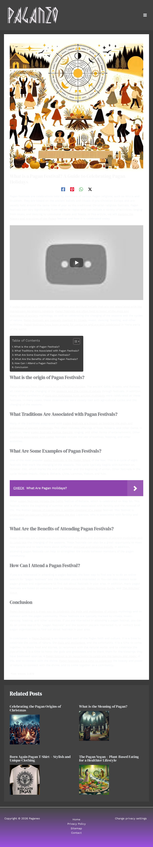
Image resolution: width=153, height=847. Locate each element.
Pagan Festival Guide (101, 588)
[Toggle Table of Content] (74, 341)
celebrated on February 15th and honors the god (42, 514)
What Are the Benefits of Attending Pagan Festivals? (46, 359)
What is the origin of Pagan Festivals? (36, 346)
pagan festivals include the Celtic (40, 501)
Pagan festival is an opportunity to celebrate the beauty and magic (91, 656)
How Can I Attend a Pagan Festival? (36, 363)
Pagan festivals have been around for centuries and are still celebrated (72, 324)
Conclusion (21, 367)
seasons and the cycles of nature (78, 391)
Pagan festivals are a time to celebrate (85, 660)
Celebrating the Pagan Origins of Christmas (35, 708)
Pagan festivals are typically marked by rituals (55, 320)
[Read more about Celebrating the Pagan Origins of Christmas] (25, 729)
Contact (76, 832)
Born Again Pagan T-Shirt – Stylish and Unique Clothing (40, 758)
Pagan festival (41, 638)
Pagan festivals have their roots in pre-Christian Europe (47, 386)
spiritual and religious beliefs (93, 546)
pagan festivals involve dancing (52, 432)
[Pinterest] (72, 189)
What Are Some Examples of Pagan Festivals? (42, 355)
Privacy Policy (76, 823)
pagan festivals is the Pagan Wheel (67, 460)
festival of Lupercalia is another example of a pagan (67, 510)
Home (76, 819)
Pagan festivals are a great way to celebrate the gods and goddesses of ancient (63, 611)
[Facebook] (63, 189)
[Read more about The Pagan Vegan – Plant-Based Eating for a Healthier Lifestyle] (94, 779)
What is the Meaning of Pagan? (103, 706)
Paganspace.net (74, 588)
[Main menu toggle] (145, 15)
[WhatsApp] (81, 189)
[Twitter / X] (90, 189)
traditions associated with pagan (32, 436)
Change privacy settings (131, 818)
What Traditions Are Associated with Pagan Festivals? (47, 350)
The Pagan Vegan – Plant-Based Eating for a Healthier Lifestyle (109, 758)
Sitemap (76, 828)
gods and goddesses (71, 642)
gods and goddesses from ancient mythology (75, 395)
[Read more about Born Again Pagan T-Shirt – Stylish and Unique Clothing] (25, 779)
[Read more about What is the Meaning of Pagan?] (94, 725)
